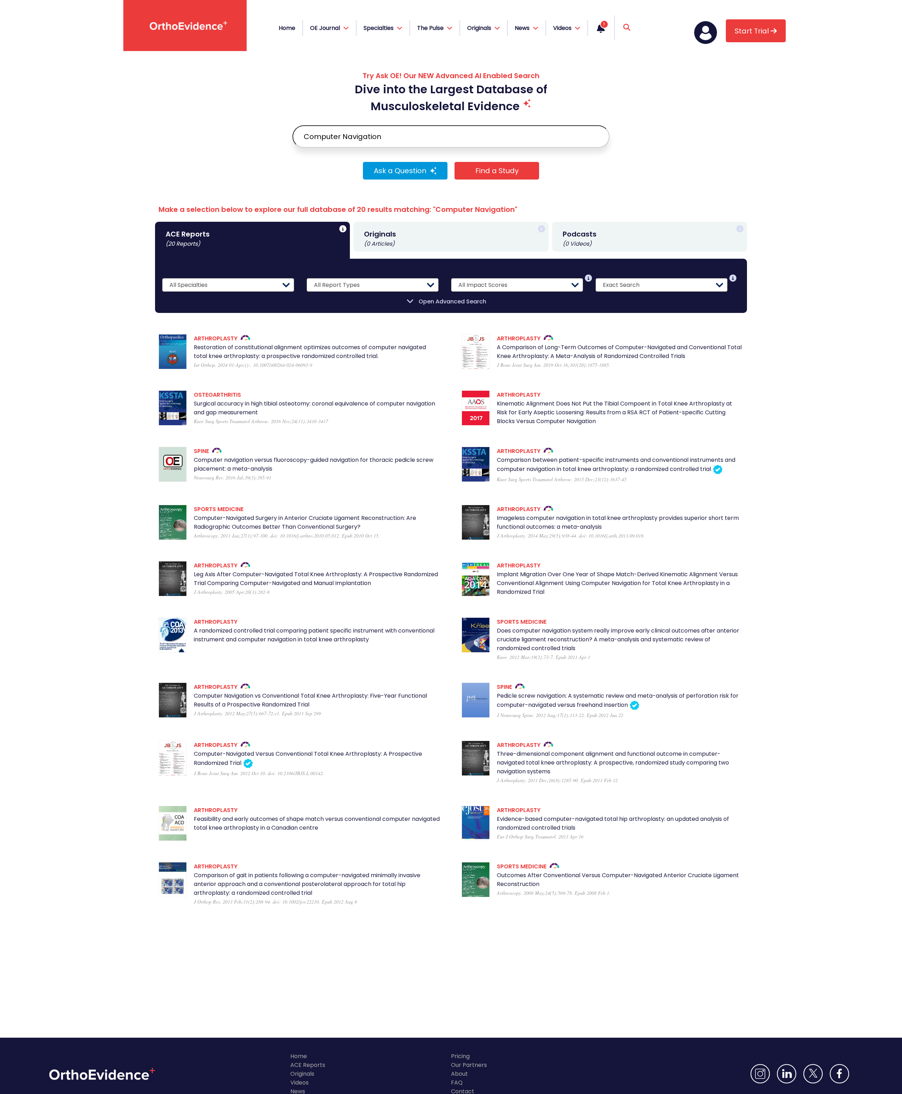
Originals (302, 1074)
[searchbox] (451, 136)
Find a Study (497, 171)
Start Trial (753, 31)
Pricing (460, 1056)
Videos (299, 1083)
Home (287, 28)
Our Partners (469, 1065)
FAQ (457, 1083)
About (459, 1074)
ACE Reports (307, 1065)
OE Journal (325, 28)
